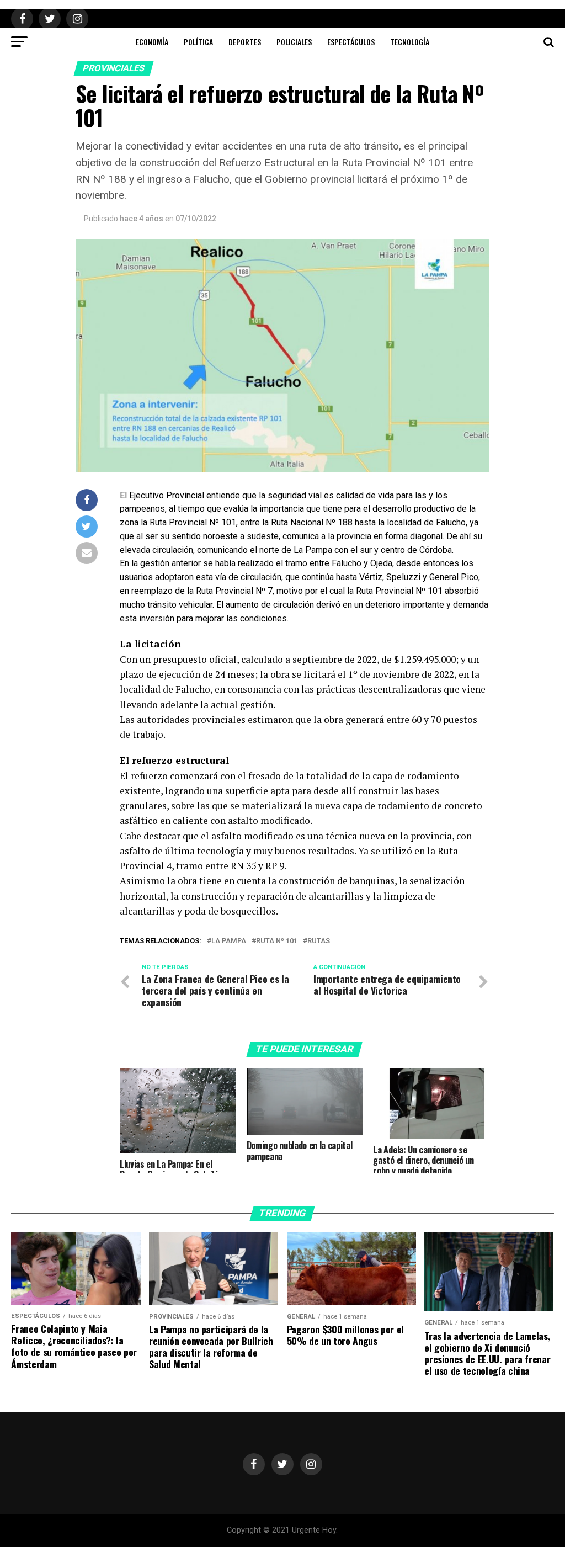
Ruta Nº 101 (276, 941)
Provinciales (114, 68)
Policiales (294, 41)
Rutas (318, 941)
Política (198, 41)
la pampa (228, 941)
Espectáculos (351, 41)
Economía (152, 41)
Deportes (244, 41)
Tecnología (409, 41)
